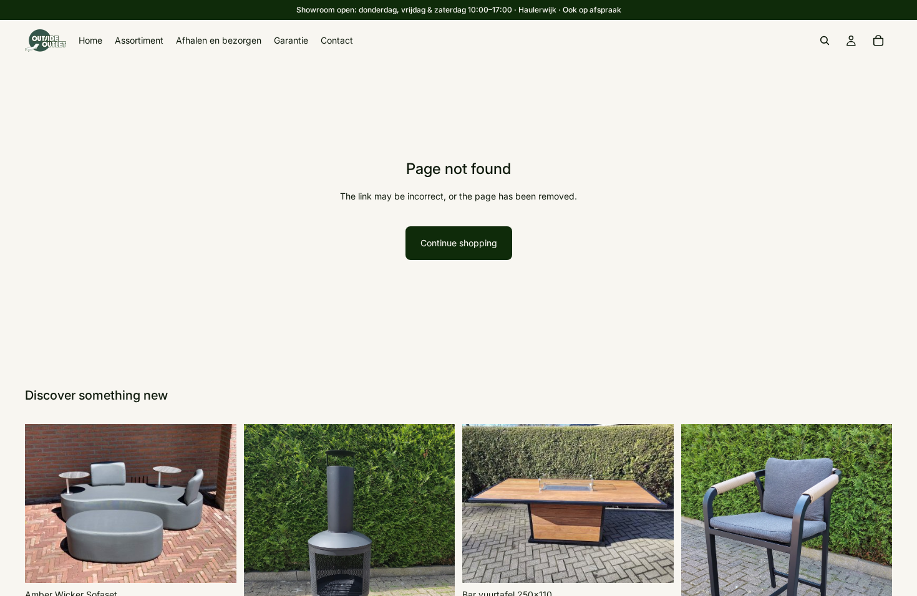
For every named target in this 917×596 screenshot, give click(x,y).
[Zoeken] (824, 40)
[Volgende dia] (217, 503)
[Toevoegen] (217, 563)
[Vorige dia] (43, 503)
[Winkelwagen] (878, 40)
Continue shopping (458, 243)
